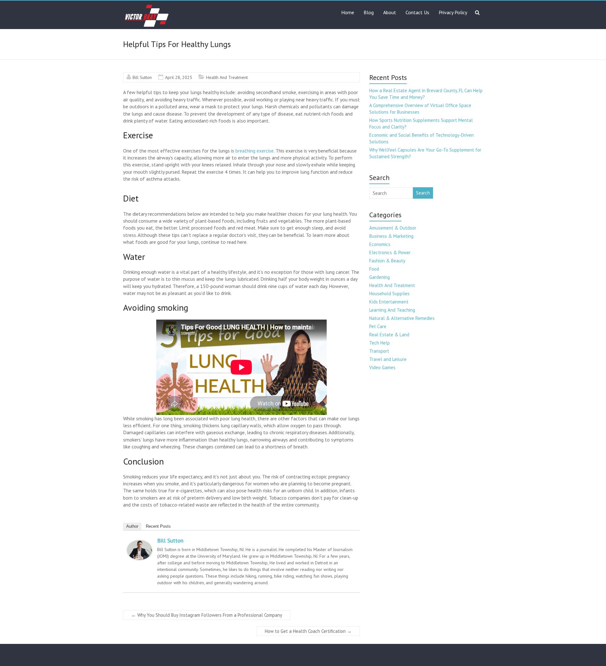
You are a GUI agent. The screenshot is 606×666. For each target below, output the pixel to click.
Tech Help (379, 343)
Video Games (382, 367)
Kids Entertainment (388, 302)
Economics (379, 244)
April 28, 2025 (178, 77)
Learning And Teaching (392, 310)
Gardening (379, 277)
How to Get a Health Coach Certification (308, 631)
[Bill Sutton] (139, 543)
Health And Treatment (227, 77)
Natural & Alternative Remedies (402, 318)
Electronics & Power (390, 252)
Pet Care (377, 326)
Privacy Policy (453, 12)
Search (423, 193)
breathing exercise (254, 150)
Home (347, 12)
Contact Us (417, 12)
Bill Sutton (142, 77)
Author (132, 526)
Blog (369, 12)
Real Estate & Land (389, 335)
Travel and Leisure (388, 359)
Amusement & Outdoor (392, 228)
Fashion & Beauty (387, 261)
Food (374, 269)
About (389, 12)
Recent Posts (158, 526)
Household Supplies (389, 294)
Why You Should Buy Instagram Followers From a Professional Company (206, 615)
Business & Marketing (391, 236)
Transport (379, 351)
